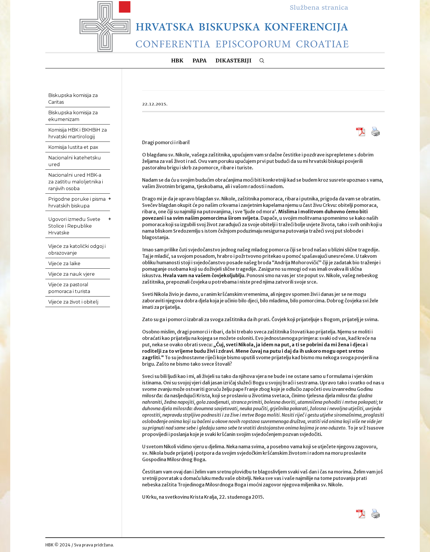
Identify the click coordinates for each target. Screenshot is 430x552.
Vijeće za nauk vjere (71, 274)
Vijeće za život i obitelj (73, 302)
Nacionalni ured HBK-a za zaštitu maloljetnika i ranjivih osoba (75, 181)
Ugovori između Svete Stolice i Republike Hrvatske (74, 226)
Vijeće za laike (64, 263)
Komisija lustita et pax (73, 147)
